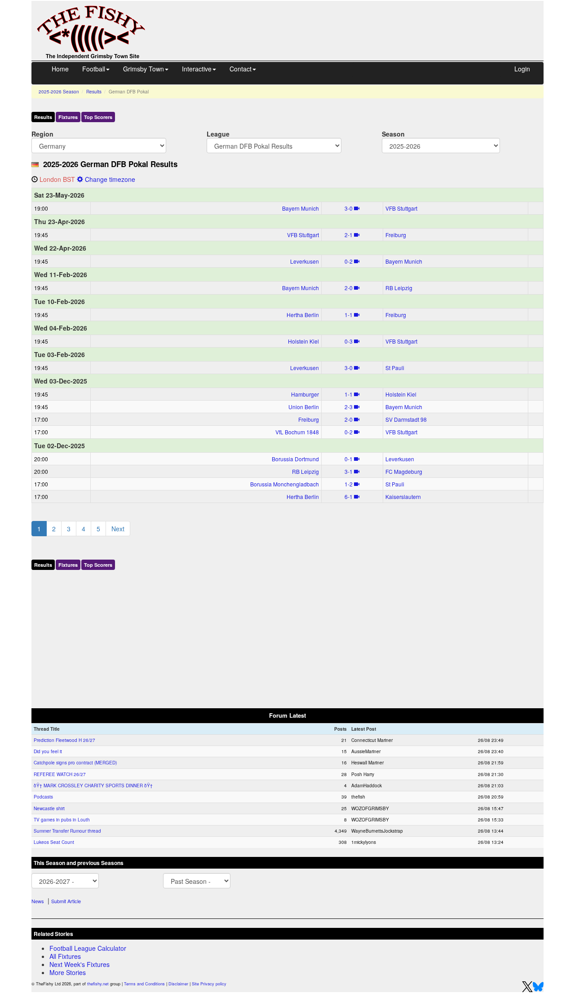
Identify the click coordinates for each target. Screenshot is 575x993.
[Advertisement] (352, 21)
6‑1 (349, 496)
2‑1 (349, 234)
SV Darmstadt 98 (406, 419)
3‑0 (349, 208)
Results (94, 91)
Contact (241, 68)
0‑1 (349, 459)
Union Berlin (303, 406)
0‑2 (349, 261)
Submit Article (66, 901)
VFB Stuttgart (401, 208)
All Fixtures (65, 956)
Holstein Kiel (303, 341)
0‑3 (349, 341)
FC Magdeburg (403, 471)
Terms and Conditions (144, 984)
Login (522, 68)
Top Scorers (98, 117)
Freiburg (395, 234)
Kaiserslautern (403, 496)
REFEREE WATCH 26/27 (60, 774)
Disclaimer (178, 984)
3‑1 (349, 471)
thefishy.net (98, 984)
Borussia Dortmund (295, 459)
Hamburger (305, 394)
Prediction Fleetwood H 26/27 (64, 740)
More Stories (67, 972)
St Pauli (394, 367)
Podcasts (43, 797)
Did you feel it (48, 751)
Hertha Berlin (303, 314)
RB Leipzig (398, 287)
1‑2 (349, 484)
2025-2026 (59, 91)
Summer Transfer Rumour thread (67, 831)
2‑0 (349, 287)
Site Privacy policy (209, 984)
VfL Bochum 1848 (297, 432)
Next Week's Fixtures (79, 964)
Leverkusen (304, 261)
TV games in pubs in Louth (62, 819)
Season (393, 133)
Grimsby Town (143, 68)
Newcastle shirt (49, 808)
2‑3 (349, 406)
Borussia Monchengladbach (284, 484)
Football (93, 68)
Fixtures (68, 117)
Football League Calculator (87, 948)
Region (42, 133)
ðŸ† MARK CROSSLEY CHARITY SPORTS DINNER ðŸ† (93, 785)
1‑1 (349, 314)
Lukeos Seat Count (54, 842)
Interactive (197, 68)
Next (117, 528)
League (218, 133)
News (37, 901)
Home (60, 68)
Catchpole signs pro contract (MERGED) (75, 762)
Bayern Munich (300, 208)
